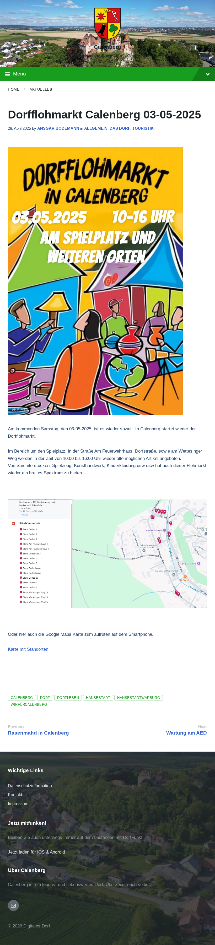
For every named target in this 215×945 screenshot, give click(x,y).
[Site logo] (107, 37)
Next (202, 727)
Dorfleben (68, 698)
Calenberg (107, 47)
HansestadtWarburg (138, 698)
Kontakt (15, 794)
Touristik (143, 128)
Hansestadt (98, 698)
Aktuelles (41, 89)
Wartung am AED (186, 733)
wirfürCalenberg (29, 705)
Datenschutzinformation (30, 786)
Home (13, 89)
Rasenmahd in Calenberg (38, 733)
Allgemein (96, 128)
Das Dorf (120, 128)
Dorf (45, 698)
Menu (19, 74)
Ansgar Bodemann (58, 128)
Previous (16, 727)
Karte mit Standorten (28, 649)
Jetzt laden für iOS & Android (36, 852)
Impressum (18, 803)
